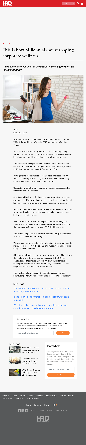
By (15, 129)
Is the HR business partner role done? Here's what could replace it (30, 361)
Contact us (37, 405)
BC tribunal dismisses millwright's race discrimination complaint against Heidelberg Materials (31, 372)
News (8, 44)
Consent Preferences (67, 396)
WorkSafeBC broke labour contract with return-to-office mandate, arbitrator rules (31, 350)
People (15, 396)
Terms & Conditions (33, 398)
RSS (54, 405)
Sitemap (46, 405)
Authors (31, 396)
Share (25, 133)
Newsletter (39, 396)
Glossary (22, 396)
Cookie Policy (19, 398)
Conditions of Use (51, 396)
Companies (6, 396)
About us (28, 405)
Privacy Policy (7, 398)
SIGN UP (62, 333)
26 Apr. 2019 (17, 133)
